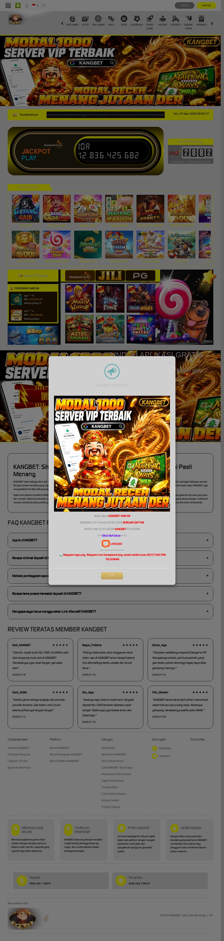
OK (112, 576)
